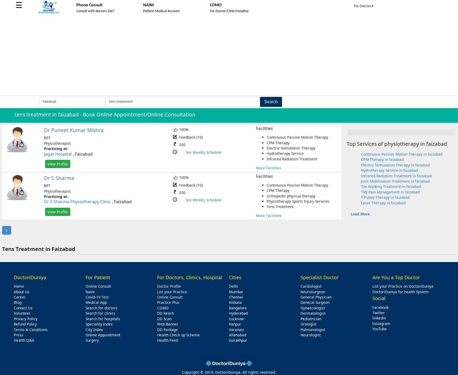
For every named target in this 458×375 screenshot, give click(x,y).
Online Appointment (103, 334)
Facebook (380, 307)
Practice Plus (168, 302)
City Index (94, 329)
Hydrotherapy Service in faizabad (389, 170)
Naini (90, 291)
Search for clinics (100, 313)
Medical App (96, 302)
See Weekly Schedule (204, 152)
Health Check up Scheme (178, 334)
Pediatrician (311, 318)
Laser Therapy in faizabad (383, 202)
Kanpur (235, 324)
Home (19, 286)
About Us (21, 291)
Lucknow (236, 318)
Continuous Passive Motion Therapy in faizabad (401, 154)
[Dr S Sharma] (17, 199)
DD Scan (164, 318)
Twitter (378, 312)
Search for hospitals (103, 318)
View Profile (57, 163)
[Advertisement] (229, 56)
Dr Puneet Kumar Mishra (74, 130)
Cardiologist (311, 286)
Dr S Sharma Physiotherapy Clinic (77, 202)
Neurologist (311, 334)
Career (20, 297)
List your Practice (172, 291)
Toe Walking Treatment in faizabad (391, 186)
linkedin (379, 317)
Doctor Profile (169, 286)
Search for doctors (101, 307)
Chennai (236, 297)
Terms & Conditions (31, 329)
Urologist (308, 324)
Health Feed (167, 340)
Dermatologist (313, 313)
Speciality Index (99, 324)
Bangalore (238, 307)
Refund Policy (25, 324)
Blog (17, 302)
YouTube (379, 328)
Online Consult (98, 286)
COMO (163, 307)
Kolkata (235, 302)
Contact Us (23, 307)
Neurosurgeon (313, 291)
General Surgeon (315, 302)
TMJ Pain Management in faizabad (390, 192)
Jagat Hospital (58, 154)
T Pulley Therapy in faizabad (385, 197)
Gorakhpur (238, 340)
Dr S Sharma (59, 178)
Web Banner (167, 324)
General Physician (316, 297)
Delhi (233, 286)
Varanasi (236, 329)
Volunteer (22, 313)
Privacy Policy (25, 318)
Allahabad (237, 334)
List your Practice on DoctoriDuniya (402, 286)
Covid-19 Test (97, 297)
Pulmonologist (313, 329)
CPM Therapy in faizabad (382, 159)
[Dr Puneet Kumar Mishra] (17, 151)
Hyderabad (238, 313)
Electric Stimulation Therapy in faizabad (395, 165)
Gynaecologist (313, 307)
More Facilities (268, 167)
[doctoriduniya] (48, 13)
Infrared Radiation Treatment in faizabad (396, 175)
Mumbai (236, 291)
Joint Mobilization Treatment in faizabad (395, 181)
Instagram (381, 323)
